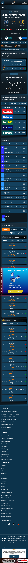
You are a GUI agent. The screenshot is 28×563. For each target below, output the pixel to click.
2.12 (15, 117)
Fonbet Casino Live (6, 511)
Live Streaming (5, 454)
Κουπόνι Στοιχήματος (7, 438)
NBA (5, 7)
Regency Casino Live (6, 505)
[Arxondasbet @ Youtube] (18, 524)
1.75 (19, 117)
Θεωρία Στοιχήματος (6, 459)
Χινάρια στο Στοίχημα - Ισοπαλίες (10, 414)
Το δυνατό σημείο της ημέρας (9, 419)
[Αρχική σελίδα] (2, 7)
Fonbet (3, 476)
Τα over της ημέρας (6, 427)
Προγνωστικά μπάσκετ (7, 424)
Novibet (3, 468)
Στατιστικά (4, 446)
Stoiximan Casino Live (6, 492)
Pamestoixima (4, 473)
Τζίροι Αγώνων (5, 443)
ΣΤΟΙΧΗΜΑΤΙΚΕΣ (5, 462)
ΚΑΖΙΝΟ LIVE (4, 489)
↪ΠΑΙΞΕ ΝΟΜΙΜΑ (15, 291)
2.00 (15, 122)
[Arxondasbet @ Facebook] (4, 524)
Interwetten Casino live (7, 508)
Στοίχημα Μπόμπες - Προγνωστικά (10, 411)
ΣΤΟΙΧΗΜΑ (4, 432)
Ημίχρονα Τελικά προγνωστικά (9, 416)
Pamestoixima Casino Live (7, 500)
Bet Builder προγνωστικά (7, 422)
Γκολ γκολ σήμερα (5, 429)
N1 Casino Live (4, 503)
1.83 (19, 122)
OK (14, 556)
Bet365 (3, 484)
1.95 (15, 127)
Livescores (4, 451)
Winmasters (4, 481)
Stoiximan (3, 465)
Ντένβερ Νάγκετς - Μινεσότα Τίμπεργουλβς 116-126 (15, 49)
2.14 (19, 111)
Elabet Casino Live (5, 498)
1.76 (19, 132)
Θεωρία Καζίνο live (6, 516)
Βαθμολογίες (4, 449)
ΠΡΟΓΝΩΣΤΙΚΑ (5, 408)
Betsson (3, 486)
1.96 (15, 111)
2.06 (15, 132)
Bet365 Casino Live (6, 513)
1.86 (19, 127)
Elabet (2, 471)
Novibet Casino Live (6, 495)
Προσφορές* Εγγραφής (7, 457)
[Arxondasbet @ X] (13, 524)
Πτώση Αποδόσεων (6, 441)
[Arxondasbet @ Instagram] (8, 524)
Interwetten (4, 478)
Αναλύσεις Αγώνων (6, 436)
